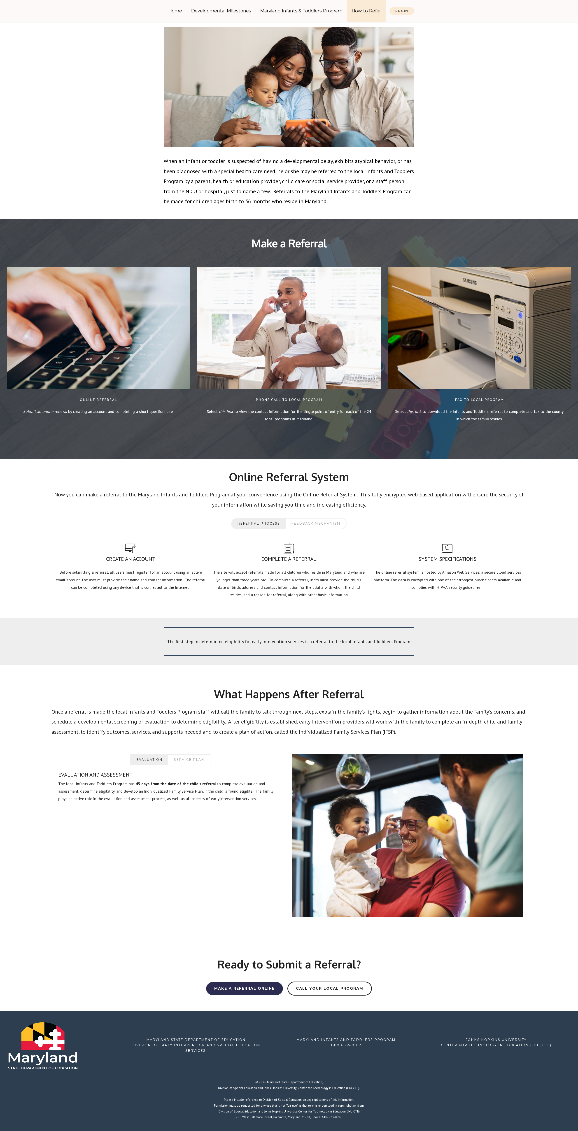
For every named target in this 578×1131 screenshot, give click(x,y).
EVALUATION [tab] (149, 760)
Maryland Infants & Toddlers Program (301, 11)
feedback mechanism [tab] (315, 523)
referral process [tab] (258, 523)
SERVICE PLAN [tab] (189, 760)
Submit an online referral (45, 411)
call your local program (329, 988)
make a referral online (244, 988)
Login (401, 11)
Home (175, 11)
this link (226, 411)
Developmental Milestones (221, 11)
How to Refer (366, 11)
